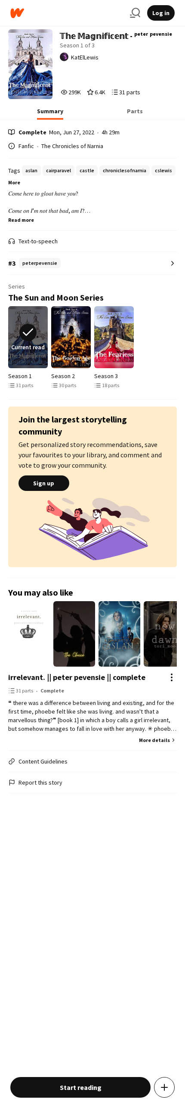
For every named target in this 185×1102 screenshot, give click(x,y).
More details (154, 740)
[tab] (50, 114)
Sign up (43, 483)
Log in (161, 13)
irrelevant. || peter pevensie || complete (76, 677)
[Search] (135, 13)
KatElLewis (85, 57)
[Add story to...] (164, 1087)
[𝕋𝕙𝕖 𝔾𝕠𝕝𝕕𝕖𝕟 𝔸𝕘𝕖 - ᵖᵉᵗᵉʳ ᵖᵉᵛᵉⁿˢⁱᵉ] (71, 337)
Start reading (81, 1087)
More (14, 182)
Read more (21, 220)
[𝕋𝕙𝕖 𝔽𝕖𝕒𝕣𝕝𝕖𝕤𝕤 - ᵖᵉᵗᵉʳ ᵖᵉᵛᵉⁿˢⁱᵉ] (114, 337)
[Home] (66, 13)
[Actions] (171, 677)
